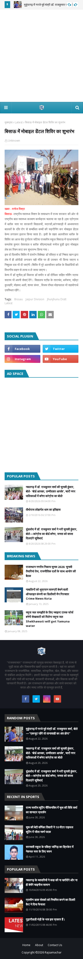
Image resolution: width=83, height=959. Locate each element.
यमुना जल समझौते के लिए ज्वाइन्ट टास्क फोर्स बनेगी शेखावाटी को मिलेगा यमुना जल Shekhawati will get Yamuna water (49, 619)
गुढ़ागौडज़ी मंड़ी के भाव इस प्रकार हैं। (45, 919)
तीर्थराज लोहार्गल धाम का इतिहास (43, 509)
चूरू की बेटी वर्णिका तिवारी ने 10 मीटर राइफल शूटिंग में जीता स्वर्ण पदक (49, 829)
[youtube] (60, 359)
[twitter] (60, 349)
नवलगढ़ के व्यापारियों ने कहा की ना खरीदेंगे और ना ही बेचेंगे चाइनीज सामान (51, 882)
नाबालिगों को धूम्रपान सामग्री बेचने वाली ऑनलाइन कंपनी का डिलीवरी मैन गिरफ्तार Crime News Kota (47, 594)
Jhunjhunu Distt (56, 299)
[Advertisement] (41, 55)
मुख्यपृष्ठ (8, 122)
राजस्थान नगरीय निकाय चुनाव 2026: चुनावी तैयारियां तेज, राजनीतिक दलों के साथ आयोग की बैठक (51, 571)
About (39, 945)
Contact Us (55, 945)
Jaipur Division (35, 299)
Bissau (18, 299)
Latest (19, 122)
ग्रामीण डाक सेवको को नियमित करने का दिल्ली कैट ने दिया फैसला (50, 902)
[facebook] (22, 349)
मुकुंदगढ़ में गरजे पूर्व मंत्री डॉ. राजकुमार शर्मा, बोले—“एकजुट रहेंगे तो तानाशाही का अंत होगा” (52, 731)
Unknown (14, 141)
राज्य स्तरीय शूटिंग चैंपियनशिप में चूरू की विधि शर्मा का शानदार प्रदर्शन (51, 809)
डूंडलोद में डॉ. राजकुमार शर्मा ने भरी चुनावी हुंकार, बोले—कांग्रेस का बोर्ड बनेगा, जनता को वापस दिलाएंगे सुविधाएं (51, 533)
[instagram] (22, 359)
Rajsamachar (53, 952)
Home (26, 945)
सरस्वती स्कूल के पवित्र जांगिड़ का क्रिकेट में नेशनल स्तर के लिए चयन (50, 849)
